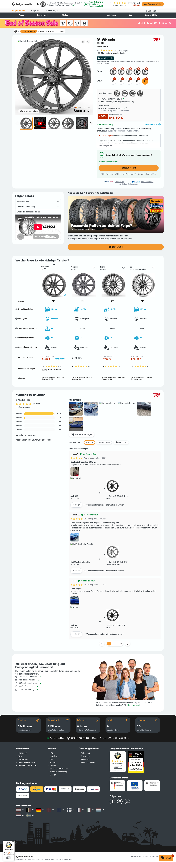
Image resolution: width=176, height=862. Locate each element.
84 (120, 643)
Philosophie (85, 753)
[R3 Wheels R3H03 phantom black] (137, 71)
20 (137, 81)
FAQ (51, 753)
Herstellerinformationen (27, 765)
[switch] (8, 857)
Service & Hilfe (151, 15)
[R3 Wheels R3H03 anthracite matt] (113, 71)
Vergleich (35, 10)
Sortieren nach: (76, 442)
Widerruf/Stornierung (58, 772)
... (117, 643)
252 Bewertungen (121, 51)
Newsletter (54, 756)
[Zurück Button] (101, 643)
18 (121, 81)
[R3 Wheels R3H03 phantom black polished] (145, 71)
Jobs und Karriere (88, 762)
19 (129, 81)
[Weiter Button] (127, 643)
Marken (65, 15)
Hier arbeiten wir (133, 705)
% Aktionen (111, 15)
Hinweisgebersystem (26, 762)
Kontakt (53, 762)
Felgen (21, 15)
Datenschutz (23, 759)
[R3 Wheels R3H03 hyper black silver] (129, 71)
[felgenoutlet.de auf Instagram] (120, 801)
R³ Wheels (51, 31)
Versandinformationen (59, 768)
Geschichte (85, 756)
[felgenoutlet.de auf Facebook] (112, 801)
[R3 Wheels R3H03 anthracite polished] (121, 71)
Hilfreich (76, 505)
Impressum (22, 753)
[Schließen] (169, 23)
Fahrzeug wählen (29, 31)
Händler (53, 765)
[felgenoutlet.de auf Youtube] (127, 801)
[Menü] (13, 842)
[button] (38, 201)
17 (113, 81)
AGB (20, 756)
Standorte (85, 759)
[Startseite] (15, 31)
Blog (130, 15)
